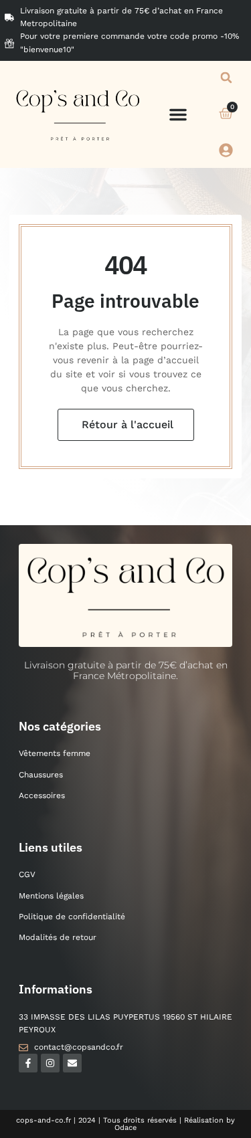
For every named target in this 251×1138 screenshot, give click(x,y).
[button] (178, 114)
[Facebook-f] (28, 1063)
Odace (125, 1127)
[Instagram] (50, 1063)
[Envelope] (72, 1063)
